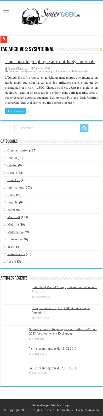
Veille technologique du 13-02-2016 (53, 348)
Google (12, 172)
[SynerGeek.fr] (51, 15)
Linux (11, 195)
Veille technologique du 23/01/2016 (53, 368)
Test (10, 247)
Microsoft (13, 217)
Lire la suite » (15, 111)
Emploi (12, 158)
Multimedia (15, 232)
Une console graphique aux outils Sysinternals (50, 61)
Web (10, 261)
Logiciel (12, 202)
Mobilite (13, 224)
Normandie (14, 239)
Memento (13, 209)
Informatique (15, 187)
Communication (18, 150)
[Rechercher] (84, 128)
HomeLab (13, 180)
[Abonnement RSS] (101, 50)
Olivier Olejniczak (18, 68)
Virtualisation (16, 254)
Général (12, 165)
